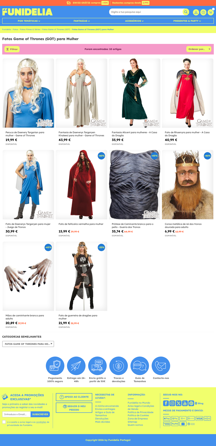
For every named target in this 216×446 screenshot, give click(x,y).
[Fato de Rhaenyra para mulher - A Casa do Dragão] (187, 93)
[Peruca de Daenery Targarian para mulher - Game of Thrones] (28, 93)
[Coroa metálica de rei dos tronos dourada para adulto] (187, 185)
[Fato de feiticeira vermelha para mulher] (81, 185)
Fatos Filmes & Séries (30, 29)
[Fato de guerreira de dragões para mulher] (81, 276)
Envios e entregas (105, 409)
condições (41, 422)
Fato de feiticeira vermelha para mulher (81, 223)
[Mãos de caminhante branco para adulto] (28, 276)
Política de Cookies (138, 415)
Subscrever (40, 414)
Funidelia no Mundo (139, 402)
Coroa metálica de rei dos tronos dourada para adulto (183, 225)
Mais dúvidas (102, 421)
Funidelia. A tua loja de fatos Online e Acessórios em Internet (27, 11)
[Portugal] (166, 403)
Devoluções (101, 418)
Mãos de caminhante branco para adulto (25, 317)
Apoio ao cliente (76, 396)
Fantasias (80, 21)
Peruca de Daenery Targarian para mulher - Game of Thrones (25, 134)
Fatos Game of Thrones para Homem (29, 343)
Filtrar (14, 49)
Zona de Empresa (138, 418)
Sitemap (132, 421)
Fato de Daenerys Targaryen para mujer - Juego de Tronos (28, 225)
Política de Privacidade (140, 412)
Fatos (15, 29)
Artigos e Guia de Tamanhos (104, 414)
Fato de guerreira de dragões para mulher (78, 317)
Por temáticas (28, 21)
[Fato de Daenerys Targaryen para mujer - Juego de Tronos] (28, 185)
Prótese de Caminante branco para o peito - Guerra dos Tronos (132, 225)
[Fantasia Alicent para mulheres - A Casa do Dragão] (134, 93)
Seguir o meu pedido (76, 408)
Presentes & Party (185, 21)
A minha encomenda (107, 405)
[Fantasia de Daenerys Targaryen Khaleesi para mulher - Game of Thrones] (81, 93)
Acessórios (133, 21)
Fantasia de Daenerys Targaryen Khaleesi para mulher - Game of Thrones (81, 134)
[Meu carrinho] (211, 12)
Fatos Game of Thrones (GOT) (56, 29)
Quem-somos (135, 424)
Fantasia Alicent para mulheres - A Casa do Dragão (134, 134)
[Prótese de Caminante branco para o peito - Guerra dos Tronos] (134, 185)
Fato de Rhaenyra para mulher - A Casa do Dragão (187, 134)
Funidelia (6, 29)
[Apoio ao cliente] (203, 12)
